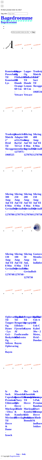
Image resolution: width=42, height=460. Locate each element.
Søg (33, 32)
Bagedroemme (15, 456)
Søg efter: (4, 14)
